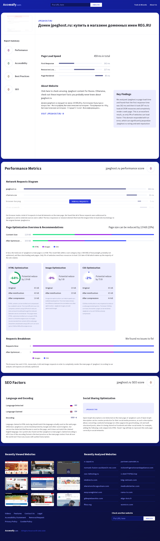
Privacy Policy (11, 521)
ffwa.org (88, 504)
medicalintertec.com (130, 486)
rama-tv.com (126, 492)
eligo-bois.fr (126, 498)
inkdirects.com (90, 480)
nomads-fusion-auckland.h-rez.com (100, 467)
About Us (153, 5)
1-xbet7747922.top (129, 474)
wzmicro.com (127, 504)
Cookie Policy (26, 521)
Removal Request (36, 517)
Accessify (12, 5)
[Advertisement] (97, 43)
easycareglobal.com (93, 492)
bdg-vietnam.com (129, 480)
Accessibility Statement (15, 517)
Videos (8, 513)
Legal (40, 513)
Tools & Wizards (140, 5)
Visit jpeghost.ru (51, 113)
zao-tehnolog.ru (91, 474)
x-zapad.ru (89, 461)
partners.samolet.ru (130, 461)
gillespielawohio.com (93, 498)
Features (18, 513)
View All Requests (80, 201)
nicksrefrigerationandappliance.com (137, 467)
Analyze (96, 5)
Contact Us (29, 513)
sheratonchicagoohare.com (96, 486)
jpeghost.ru (45, 20)
